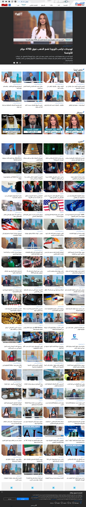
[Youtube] (6, 1)
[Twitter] (9, 1)
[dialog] (43, 499)
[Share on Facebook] (17, 63)
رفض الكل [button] (9, 499)
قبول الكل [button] (22, 499)
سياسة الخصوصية (77, 500)
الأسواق (43, 5)
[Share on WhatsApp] (20, 63)
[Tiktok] (15, 1)
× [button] (2, 492)
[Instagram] (12, 1)
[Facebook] (3, 1)
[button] (23, 1)
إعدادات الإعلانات (53, 499)
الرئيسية (65, 5)
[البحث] (9, 5)
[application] (43, 27)
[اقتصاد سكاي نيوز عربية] (76, 4)
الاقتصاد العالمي (33, 5)
